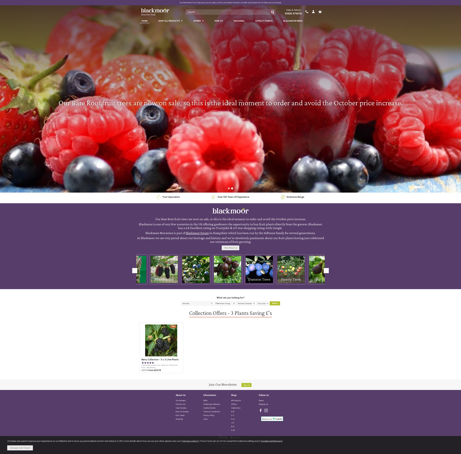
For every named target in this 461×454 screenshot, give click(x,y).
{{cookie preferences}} (271, 441)
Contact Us (180, 404)
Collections (235, 408)
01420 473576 (293, 13)
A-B (232, 412)
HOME (145, 21)
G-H (233, 419)
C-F (232, 415)
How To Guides (182, 412)
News (261, 400)
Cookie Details (209, 408)
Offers (234, 404)
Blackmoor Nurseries (159, 11)
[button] (229, 188)
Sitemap (179, 419)
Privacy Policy (208, 415)
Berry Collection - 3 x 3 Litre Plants (160, 359)
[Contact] (306, 12)
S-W (233, 430)
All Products (236, 400)
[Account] (313, 12)
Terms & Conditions (211, 412)
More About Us (230, 248)
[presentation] (134, 270)
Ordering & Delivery (211, 404)
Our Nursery (181, 400)
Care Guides (181, 408)
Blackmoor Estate (197, 233)
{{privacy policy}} (190, 441)
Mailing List (263, 404)
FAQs (205, 400)
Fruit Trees (180, 415)
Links (205, 419)
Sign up (246, 385)
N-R (232, 426)
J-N (232, 423)
